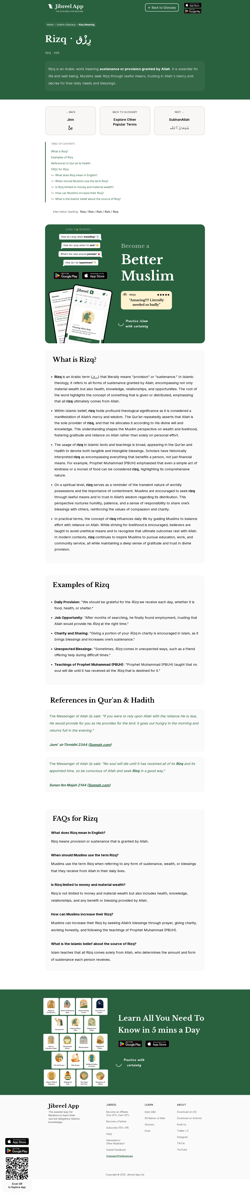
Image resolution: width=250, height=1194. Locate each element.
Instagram (182, 1137)
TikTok (181, 1143)
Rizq (81, 24)
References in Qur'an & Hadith (70, 163)
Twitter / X (183, 1130)
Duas (147, 1130)
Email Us (181, 1124)
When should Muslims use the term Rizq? (81, 181)
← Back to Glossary (162, 7)
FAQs (109, 1134)
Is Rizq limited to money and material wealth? (84, 187)
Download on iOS (187, 1111)
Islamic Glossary (66, 24)
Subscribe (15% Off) (117, 1127)
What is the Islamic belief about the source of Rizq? (88, 199)
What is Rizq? (59, 151)
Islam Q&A (150, 1111)
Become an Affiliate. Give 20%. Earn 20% (117, 1113)
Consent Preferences (119, 1156)
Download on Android (189, 1118)
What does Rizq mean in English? (76, 175)
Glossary (149, 1124)
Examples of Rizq (62, 157)
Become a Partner (116, 1121)
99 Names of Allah (155, 1118)
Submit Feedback (116, 1149)
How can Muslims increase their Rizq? (79, 193)
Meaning (89, 24)
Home (50, 24)
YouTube (182, 1149)
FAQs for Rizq (60, 169)
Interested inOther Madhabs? (115, 1142)
